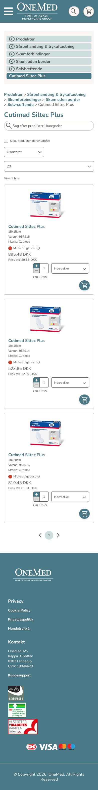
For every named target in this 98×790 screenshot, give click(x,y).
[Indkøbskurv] (88, 11)
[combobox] (24, 152)
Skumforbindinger (24, 99)
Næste (55, 536)
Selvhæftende (21, 104)
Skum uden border (63, 99)
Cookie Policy (19, 610)
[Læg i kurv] (84, 285)
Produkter (13, 94)
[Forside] (37, 11)
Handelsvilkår (19, 628)
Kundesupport (19, 675)
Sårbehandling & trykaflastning (56, 94)
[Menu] (8, 11)
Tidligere (42, 536)
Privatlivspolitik (20, 619)
